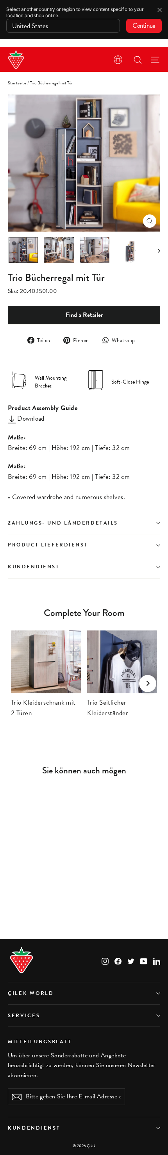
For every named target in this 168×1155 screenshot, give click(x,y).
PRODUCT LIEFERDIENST (48, 545)
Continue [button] (143, 25)
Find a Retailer (84, 315)
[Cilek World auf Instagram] (105, 960)
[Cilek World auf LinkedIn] (156, 960)
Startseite (17, 83)
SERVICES (24, 1015)
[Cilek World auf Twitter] (130, 960)
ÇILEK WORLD (31, 993)
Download (30, 418)
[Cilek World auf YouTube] (143, 960)
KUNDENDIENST (34, 567)
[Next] (147, 683)
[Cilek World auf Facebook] (118, 960)
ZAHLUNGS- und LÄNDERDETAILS (63, 523)
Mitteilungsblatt (40, 1041)
